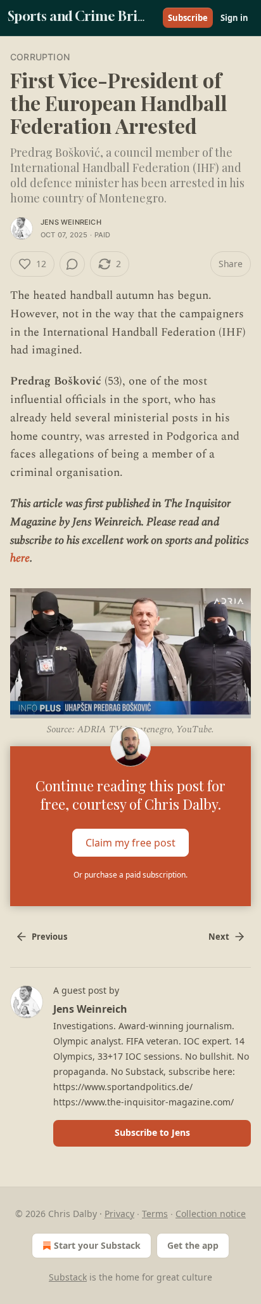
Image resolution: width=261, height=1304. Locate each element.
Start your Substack (97, 1245)
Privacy (119, 1214)
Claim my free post (130, 843)
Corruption (40, 56)
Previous (49, 936)
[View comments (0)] (72, 264)
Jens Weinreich (71, 222)
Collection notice (210, 1214)
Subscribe (188, 17)
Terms (155, 1214)
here (20, 558)
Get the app (193, 1245)
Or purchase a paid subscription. (130, 874)
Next (218, 936)
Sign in (234, 17)
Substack (68, 1277)
